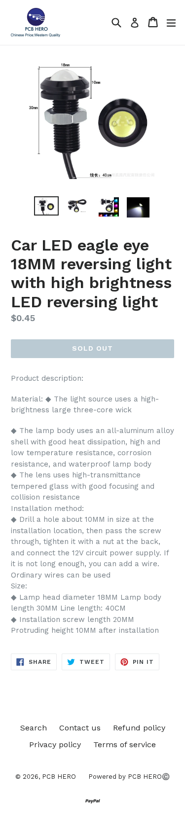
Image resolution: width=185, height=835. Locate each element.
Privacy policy (55, 744)
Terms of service (124, 744)
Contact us (80, 727)
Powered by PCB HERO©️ (129, 776)
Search (33, 727)
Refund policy (139, 727)
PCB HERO (59, 776)
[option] (46, 206)
